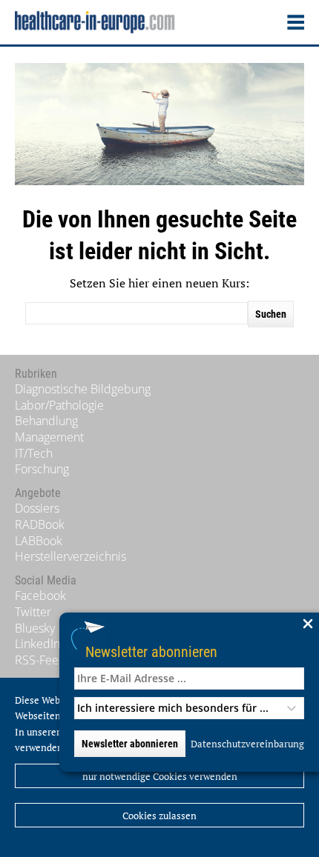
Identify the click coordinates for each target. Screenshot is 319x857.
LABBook (38, 541)
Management (49, 437)
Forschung (42, 469)
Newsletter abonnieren (151, 651)
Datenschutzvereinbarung (247, 743)
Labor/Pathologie (59, 405)
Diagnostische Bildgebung (83, 389)
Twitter (33, 612)
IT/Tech (34, 453)
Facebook (40, 595)
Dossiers (37, 508)
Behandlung (46, 421)
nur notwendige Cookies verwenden (159, 776)
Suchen (270, 314)
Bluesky (35, 628)
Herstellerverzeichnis (70, 556)
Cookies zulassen (159, 815)
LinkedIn (37, 644)
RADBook (40, 524)
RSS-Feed (40, 660)
